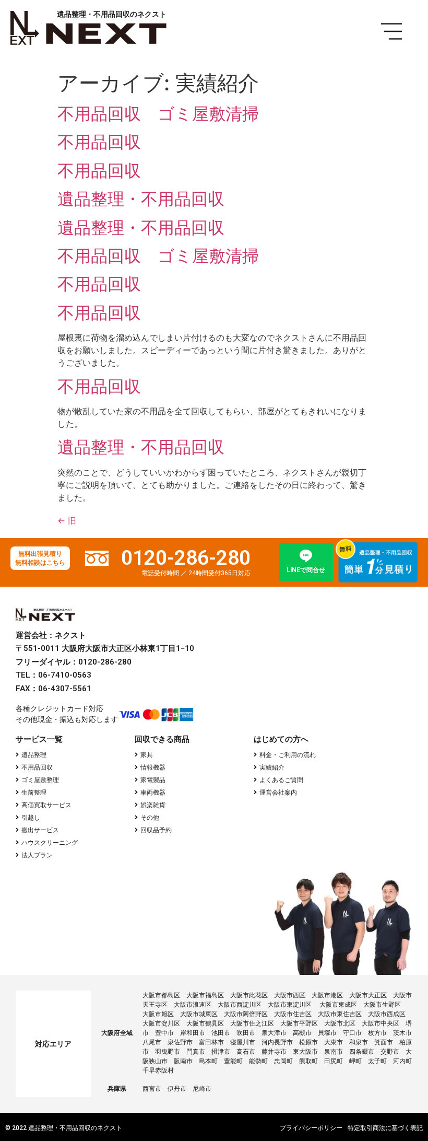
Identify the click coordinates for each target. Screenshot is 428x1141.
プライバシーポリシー (311, 1128)
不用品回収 (99, 142)
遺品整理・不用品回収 (140, 199)
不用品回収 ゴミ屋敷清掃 (158, 113)
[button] (31, 755)
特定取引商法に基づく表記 (385, 1128)
